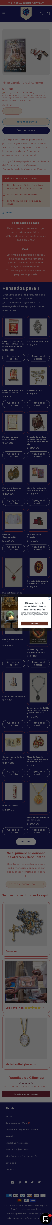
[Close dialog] (49, 598)
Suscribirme (34, 623)
